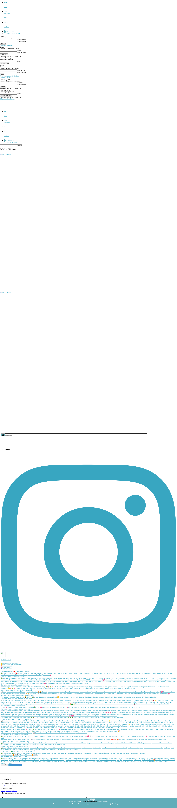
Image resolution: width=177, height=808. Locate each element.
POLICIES (91, 800)
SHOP (91, 792)
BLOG (91, 796)
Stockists (6, 27)
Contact (6, 22)
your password (21, 41)
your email (20, 50)
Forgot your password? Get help (9, 76)
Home (5, 2)
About (5, 7)
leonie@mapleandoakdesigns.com (8, 785)
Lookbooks (7, 13)
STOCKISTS (91, 799)
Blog (5, 17)
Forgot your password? (6, 45)
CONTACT (90, 797)
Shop (5, 11)
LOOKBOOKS (91, 794)
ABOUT (90, 791)
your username (21, 39)
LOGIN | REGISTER (13, 33)
